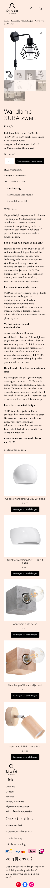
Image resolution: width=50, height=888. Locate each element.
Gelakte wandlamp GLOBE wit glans (25, 498)
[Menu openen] (23, 8)
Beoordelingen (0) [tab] (17, 201)
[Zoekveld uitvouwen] (31, 8)
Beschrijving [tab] (14, 188)
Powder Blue (15, 181)
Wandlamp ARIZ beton (25, 624)
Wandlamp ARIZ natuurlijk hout (25, 685)
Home (6, 20)
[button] (41, 32)
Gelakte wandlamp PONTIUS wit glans (25, 561)
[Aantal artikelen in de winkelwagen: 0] (40, 8)
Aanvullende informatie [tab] (20, 194)
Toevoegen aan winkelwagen (30, 161)
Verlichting (15, 20)
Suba (24, 181)
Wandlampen (27, 20)
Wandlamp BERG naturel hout (25, 746)
